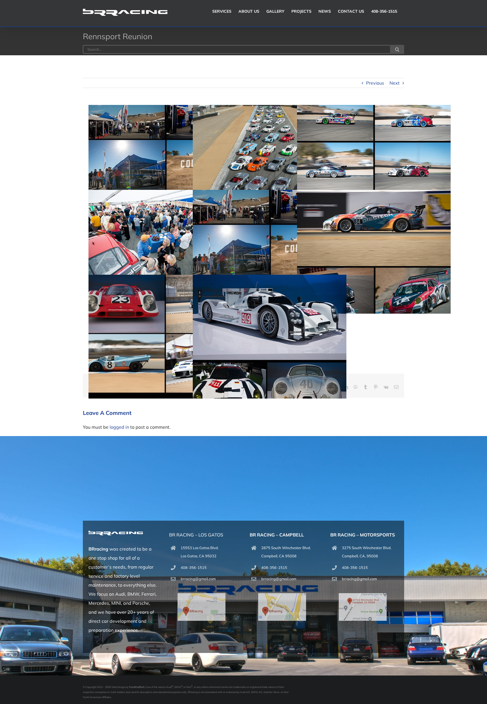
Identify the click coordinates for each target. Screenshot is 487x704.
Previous (375, 83)
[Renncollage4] (165, 167)
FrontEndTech (136, 686)
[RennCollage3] (374, 252)
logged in (119, 427)
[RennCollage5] (165, 252)
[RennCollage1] (269, 337)
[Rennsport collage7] (374, 167)
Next (394, 83)
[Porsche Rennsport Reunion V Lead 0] (269, 167)
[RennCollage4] (269, 252)
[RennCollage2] (165, 337)
